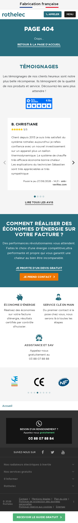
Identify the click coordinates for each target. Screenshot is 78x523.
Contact (23, 499)
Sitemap (60, 506)
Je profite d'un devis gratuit (39, 268)
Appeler (53, 14)
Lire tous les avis (39, 202)
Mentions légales (41, 499)
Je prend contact (37, 276)
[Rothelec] (13, 14)
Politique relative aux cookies (35, 506)
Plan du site (60, 499)
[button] (35, 196)
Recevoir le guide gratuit (37, 517)
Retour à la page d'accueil (39, 44)
